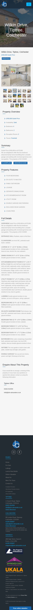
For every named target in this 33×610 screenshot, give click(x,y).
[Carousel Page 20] (16, 105)
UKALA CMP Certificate (10, 493)
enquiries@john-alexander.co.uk (16, 545)
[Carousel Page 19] (12, 105)
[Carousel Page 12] (29, 96)
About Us (8, 477)
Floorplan (6, 163)
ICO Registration (9, 491)
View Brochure (20, 163)
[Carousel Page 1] (4, 91)
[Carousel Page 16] (19, 100)
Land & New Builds (12, 471)
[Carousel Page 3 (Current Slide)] (14, 91)
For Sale (8, 465)
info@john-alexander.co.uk (12, 392)
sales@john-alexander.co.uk (14, 524)
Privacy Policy (24, 595)
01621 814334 (8, 389)
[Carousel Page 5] (24, 91)
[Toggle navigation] (28, 4)
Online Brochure (11, 509)
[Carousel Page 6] (29, 91)
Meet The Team (10, 480)
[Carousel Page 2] (9, 91)
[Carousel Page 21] (21, 105)
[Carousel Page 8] (9, 96)
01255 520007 (10, 543)
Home (7, 462)
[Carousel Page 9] (14, 96)
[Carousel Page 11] (24, 96)
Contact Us (9, 483)
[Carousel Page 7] (4, 96)
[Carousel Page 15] (14, 100)
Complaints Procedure (10, 486)
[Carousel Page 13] (4, 100)
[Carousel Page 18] (29, 100)
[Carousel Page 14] (9, 100)
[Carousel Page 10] (19, 96)
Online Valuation (11, 474)
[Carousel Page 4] (19, 91)
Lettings (8, 468)
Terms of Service (11, 597)
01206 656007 (10, 521)
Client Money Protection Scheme (12, 489)
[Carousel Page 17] (24, 100)
